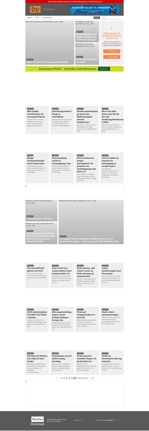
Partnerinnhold (47, 17)
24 (69, 378)
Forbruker (30, 155)
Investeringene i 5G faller (40, 219)
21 (61, 378)
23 (67, 378)
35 (93, 378)
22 (64, 378)
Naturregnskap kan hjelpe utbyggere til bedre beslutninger (86, 37)
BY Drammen (117, 420)
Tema (37, 17)
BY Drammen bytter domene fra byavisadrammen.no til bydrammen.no (75, 1)
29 (82, 378)
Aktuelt (29, 17)
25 (72, 378)
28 (80, 378)
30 (85, 378)
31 (87, 378)
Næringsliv (30, 59)
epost (82, 420)
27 (77, 378)
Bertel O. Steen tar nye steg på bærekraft (47, 62)
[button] (97, 17)
